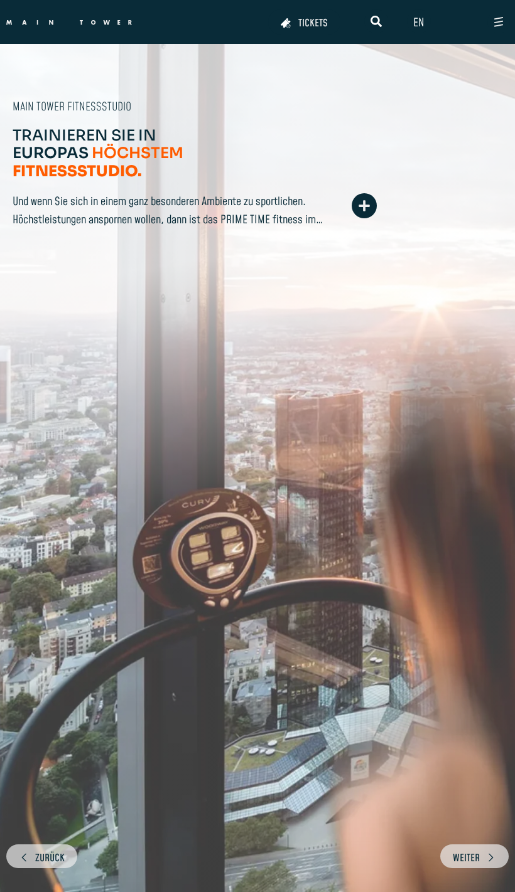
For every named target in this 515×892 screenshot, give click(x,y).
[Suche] (376, 21)
